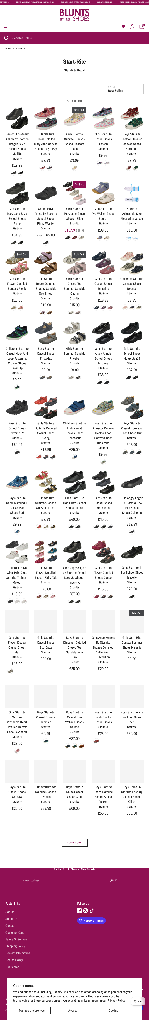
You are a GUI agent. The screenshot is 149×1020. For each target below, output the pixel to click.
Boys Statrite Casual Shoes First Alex (45, 353)
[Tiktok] (92, 910)
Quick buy (17, 123)
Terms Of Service (16, 939)
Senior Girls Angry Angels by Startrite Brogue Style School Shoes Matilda (17, 144)
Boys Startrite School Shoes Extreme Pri (17, 428)
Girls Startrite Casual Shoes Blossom (103, 139)
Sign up (112, 880)
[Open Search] (6, 38)
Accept (72, 1010)
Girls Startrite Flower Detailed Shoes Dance (103, 572)
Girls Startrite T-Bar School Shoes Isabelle (132, 572)
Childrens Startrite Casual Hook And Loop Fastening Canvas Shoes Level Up (17, 358)
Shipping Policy (15, 946)
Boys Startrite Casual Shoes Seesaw (17, 792)
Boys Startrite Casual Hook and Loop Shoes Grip (132, 428)
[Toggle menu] (5, 26)
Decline (113, 1010)
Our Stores (12, 967)
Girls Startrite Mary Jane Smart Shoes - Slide (74, 214)
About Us (11, 918)
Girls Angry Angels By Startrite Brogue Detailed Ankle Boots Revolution (103, 647)
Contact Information (17, 953)
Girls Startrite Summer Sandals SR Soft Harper (45, 503)
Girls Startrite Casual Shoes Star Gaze (45, 642)
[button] (123, 26)
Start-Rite (20, 48)
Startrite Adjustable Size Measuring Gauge (132, 214)
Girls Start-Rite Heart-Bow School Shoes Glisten (74, 503)
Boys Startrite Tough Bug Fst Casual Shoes (103, 717)
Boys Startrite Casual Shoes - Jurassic (45, 717)
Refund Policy (14, 960)
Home (8, 48)
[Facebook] (79, 910)
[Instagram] (85, 910)
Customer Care (15, 932)
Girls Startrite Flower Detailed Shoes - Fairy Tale (45, 572)
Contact (10, 925)
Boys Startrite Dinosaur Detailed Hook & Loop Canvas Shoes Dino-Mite (103, 433)
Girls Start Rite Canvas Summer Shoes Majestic (132, 642)
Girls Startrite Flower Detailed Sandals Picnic (17, 283)
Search (9, 912)
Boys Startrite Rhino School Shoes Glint (74, 792)
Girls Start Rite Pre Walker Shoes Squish (103, 214)
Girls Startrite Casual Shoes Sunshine (103, 283)
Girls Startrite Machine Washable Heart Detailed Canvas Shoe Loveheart (17, 722)
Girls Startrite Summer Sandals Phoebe (74, 353)
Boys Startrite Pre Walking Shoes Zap (132, 717)
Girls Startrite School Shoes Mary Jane (103, 503)
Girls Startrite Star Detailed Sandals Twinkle (45, 792)
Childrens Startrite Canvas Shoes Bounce (132, 283)
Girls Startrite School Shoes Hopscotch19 (131, 353)
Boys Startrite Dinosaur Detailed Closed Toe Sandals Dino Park (74, 647)
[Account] (132, 25)
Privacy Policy (116, 1000)
